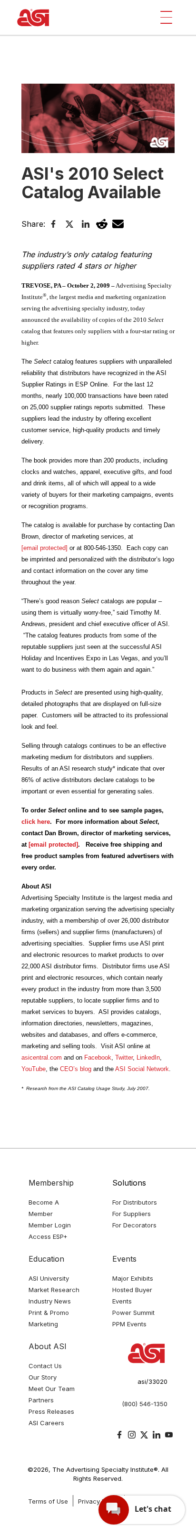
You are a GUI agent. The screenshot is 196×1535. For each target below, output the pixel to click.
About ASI (48, 1346)
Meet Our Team (52, 1388)
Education (46, 1259)
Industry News (50, 1301)
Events (124, 1259)
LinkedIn (148, 1057)
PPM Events (129, 1324)
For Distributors (134, 1202)
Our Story (43, 1377)
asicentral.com (41, 1057)
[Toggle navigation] (166, 17)
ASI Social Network (142, 1068)
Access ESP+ (48, 1236)
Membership (51, 1182)
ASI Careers (46, 1423)
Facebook (97, 1057)
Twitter (124, 1057)
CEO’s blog (75, 1068)
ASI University (49, 1278)
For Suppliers (131, 1213)
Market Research (54, 1290)
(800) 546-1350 (144, 1404)
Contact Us (45, 1366)
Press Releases (51, 1411)
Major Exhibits (132, 1278)
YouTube (33, 1068)
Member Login (50, 1225)
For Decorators (134, 1225)
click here (35, 821)
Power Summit (133, 1312)
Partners (41, 1400)
